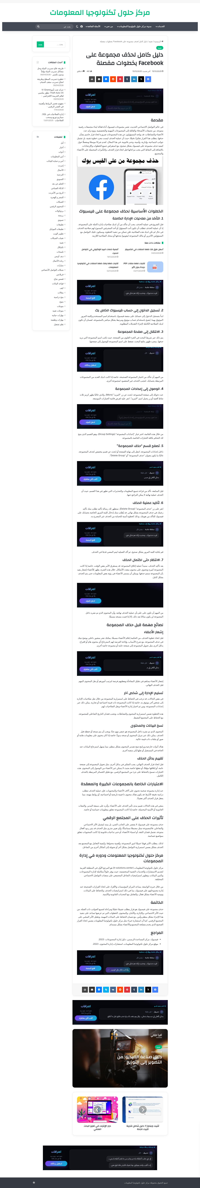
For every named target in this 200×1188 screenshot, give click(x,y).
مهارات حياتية (58, 315)
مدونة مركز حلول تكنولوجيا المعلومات (135, 26)
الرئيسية (157, 41)
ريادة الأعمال (58, 261)
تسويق (61, 220)
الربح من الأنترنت (56, 193)
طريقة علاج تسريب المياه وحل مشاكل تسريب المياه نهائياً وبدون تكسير (50, 71)
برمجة (61, 215)
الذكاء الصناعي (57, 188)
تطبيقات (60, 224)
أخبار (61, 147)
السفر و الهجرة (57, 197)
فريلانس (60, 274)
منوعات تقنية (58, 311)
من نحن (109, 26)
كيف (62, 288)
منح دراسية (59, 297)
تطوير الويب (58, 233)
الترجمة (60, 174)
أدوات (61, 152)
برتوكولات (59, 211)
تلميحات (60, 252)
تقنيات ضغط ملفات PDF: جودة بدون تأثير (134, 265)
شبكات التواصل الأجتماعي (52, 270)
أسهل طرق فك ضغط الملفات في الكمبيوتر (144, 249)
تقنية (151, 41)
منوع (62, 302)
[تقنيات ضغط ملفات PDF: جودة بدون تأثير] (155, 266)
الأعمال (60, 170)
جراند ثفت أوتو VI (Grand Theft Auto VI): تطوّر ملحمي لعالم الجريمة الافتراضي (51, 93)
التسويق (60, 179)
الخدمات (161, 26)
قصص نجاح (59, 279)
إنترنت (61, 165)
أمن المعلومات (57, 156)
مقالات (61, 292)
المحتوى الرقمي (57, 206)
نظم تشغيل (59, 324)
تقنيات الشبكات (57, 238)
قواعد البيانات (58, 283)
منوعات (60, 306)
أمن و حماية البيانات (55, 161)
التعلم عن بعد (58, 184)
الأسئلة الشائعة (93, 26)
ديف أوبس (59, 256)
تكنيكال (60, 247)
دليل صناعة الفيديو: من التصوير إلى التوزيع (139, 1059)
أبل (62, 143)
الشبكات (60, 202)
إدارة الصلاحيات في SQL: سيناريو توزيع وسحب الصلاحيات (53, 117)
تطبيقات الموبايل (56, 229)
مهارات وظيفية (57, 320)
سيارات (60, 265)
